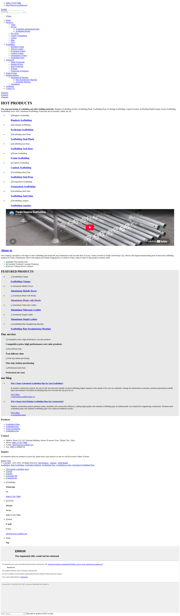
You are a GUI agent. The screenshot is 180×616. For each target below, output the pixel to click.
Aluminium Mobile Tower (24, 291)
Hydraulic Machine (23, 82)
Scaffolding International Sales (27, 29)
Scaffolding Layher (63, 465)
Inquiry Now (6, 461)
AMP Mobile (63, 463)
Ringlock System (17, 47)
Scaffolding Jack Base (22, 148)
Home (8, 20)
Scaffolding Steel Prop (22, 177)
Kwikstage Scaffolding (22, 129)
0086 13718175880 (13, 3)
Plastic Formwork (17, 62)
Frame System (11, 73)
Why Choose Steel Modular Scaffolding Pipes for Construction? (37, 401)
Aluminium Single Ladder (24, 319)
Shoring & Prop (17, 64)
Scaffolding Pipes (17, 58)
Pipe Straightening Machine (26, 80)
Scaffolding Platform (33, 465)
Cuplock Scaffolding (21, 167)
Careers (14, 38)
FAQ (13, 42)
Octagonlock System (19, 55)
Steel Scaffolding (17, 465)
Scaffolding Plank (13, 424)
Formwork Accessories (20, 71)
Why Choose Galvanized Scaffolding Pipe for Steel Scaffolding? (37, 383)
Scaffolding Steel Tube (22, 196)
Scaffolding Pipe (12, 431)
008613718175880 (13, 496)
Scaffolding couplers (21, 205)
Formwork (10, 60)
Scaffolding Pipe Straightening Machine (31, 329)
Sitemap (53, 463)
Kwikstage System (18, 51)
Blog (13, 40)
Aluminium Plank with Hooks (26, 300)
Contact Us (10, 88)
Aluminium (15, 84)
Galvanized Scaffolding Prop (83, 465)
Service (14, 27)
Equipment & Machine (19, 77)
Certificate (10, 86)
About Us (9, 22)
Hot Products (43, 463)
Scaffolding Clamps (20, 281)
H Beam (14, 69)
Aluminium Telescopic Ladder (26, 310)
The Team (15, 33)
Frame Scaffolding (20, 158)
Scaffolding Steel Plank (22, 139)
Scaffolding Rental (23, 31)
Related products (12, 75)
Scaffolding (10, 44)
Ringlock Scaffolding (21, 120)
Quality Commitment (19, 36)
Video (13, 25)
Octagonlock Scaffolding (23, 186)
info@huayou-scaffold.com (16, 5)
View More (15, 394)
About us (6, 250)
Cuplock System (17, 53)
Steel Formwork (17, 66)
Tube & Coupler (17, 49)
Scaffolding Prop (12, 427)
